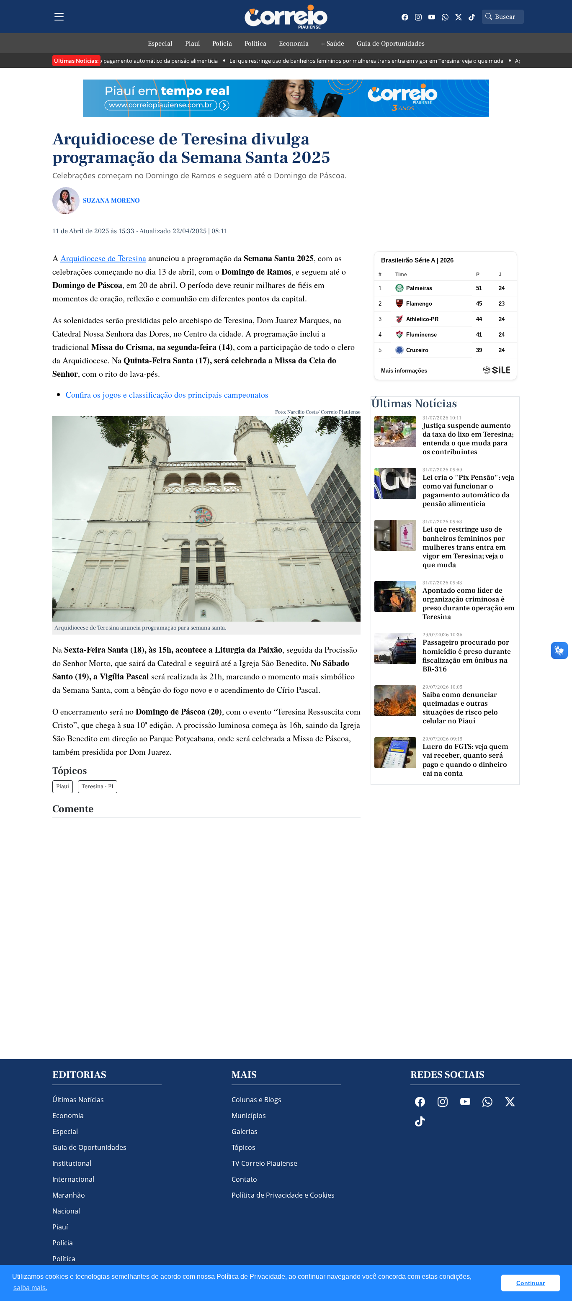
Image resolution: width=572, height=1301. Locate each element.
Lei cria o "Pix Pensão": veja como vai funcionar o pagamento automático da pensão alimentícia (468, 491)
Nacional (66, 1211)
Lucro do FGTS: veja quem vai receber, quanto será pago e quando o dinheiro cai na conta (465, 760)
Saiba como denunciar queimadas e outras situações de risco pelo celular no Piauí (460, 708)
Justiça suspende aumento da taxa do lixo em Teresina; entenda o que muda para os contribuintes (468, 439)
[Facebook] (405, 16)
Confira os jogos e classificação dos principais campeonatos (167, 394)
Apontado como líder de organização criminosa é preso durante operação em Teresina (469, 604)
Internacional (73, 1179)
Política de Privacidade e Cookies (283, 1195)
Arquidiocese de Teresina (103, 258)
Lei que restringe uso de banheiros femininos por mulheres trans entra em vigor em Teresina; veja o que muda (342, 60)
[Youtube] (431, 16)
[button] (492, 1283)
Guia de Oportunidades (391, 43)
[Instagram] (418, 16)
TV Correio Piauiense (264, 1163)
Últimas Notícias (78, 1099)
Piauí (192, 43)
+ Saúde (332, 43)
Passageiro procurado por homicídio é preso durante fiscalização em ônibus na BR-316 (467, 656)
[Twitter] (458, 16)
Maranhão (68, 1195)
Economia (294, 43)
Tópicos (243, 1147)
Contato (244, 1179)
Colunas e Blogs (256, 1099)
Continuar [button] (530, 1283)
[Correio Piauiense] (286, 16)
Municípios (249, 1115)
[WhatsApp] (445, 16)
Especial (160, 43)
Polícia (222, 43)
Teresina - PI (97, 786)
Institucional (71, 1163)
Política (255, 43)
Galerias (245, 1131)
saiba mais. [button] (30, 1287)
